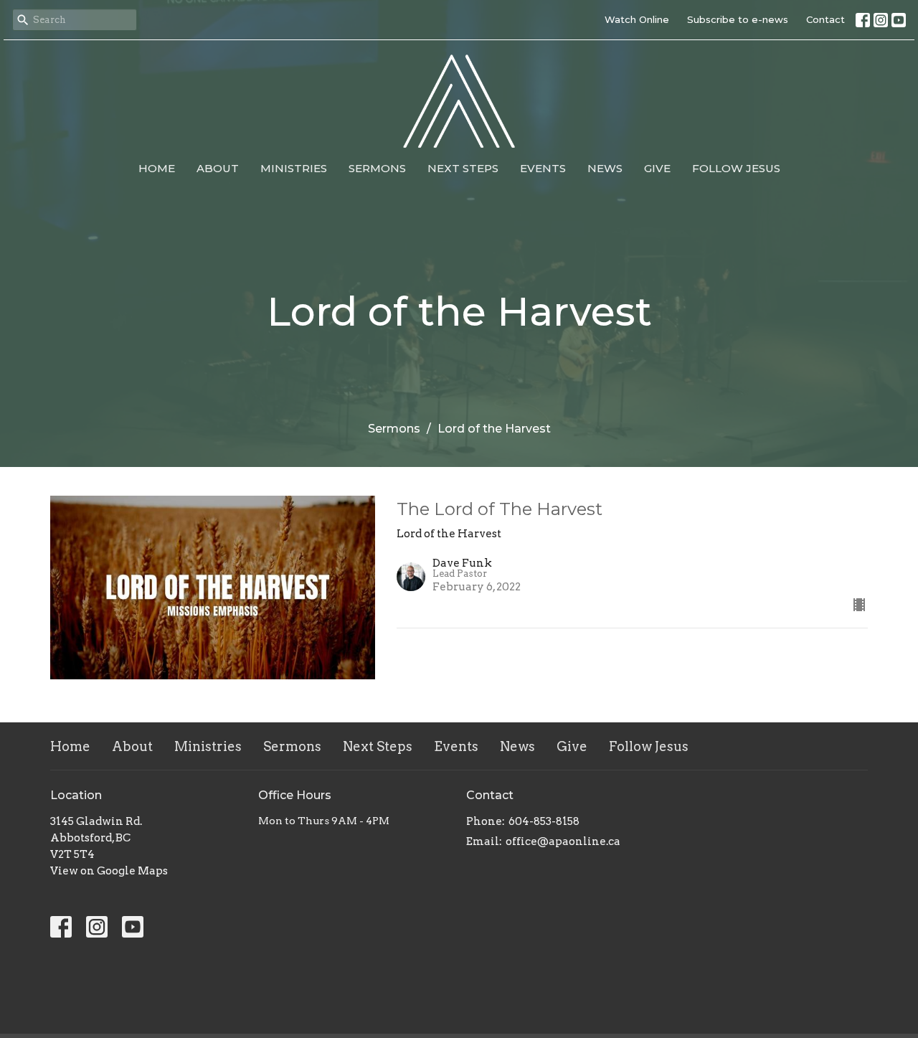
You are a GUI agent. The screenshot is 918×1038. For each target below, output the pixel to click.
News (605, 168)
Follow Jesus (736, 168)
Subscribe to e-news (737, 19)
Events (543, 168)
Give (657, 168)
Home (156, 168)
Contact (825, 19)
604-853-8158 (543, 821)
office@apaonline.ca (563, 841)
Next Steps (462, 168)
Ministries (293, 168)
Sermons (377, 168)
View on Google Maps (109, 870)
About (218, 168)
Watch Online (637, 19)
